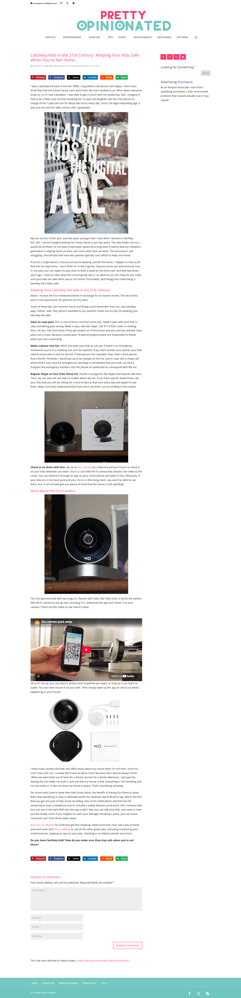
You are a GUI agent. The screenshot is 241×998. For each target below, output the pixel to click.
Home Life (94, 37)
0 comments (95, 66)
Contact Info (48, 983)
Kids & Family (164, 37)
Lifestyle (50, 37)
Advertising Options (68, 983)
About (35, 983)
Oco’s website (62, 829)
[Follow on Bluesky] (183, 57)
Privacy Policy (89, 983)
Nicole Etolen (38, 66)
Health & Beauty (143, 37)
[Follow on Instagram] (176, 57)
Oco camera (85, 467)
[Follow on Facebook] (163, 57)
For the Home (72, 66)
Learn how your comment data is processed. (103, 960)
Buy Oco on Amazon (42, 825)
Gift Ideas (182, 37)
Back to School (60, 66)
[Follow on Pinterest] (170, 57)
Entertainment (72, 37)
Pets (110, 37)
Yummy (122, 37)
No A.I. (104, 983)
